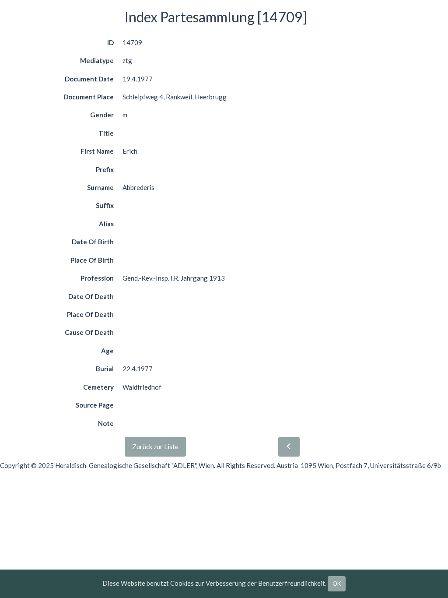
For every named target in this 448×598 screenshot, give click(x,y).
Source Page (95, 405)
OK (336, 583)
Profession (97, 278)
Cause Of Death (89, 332)
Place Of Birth (92, 260)
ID (110, 42)
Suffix (105, 205)
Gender (102, 115)
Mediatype (97, 60)
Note (106, 423)
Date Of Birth (93, 242)
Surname (100, 187)
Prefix (105, 169)
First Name (97, 151)
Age (107, 351)
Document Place (88, 97)
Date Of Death (91, 296)
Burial (105, 369)
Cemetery (98, 387)
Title (106, 133)
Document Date (89, 79)
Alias (106, 224)
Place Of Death (90, 314)
